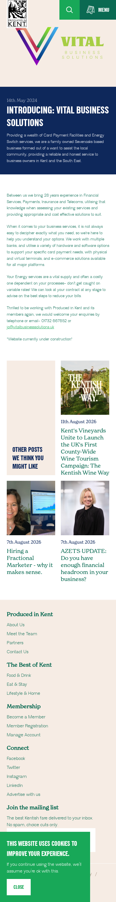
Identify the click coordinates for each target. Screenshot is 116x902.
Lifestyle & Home (23, 693)
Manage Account (24, 735)
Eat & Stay (17, 684)
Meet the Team (22, 634)
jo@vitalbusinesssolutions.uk (30, 327)
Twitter (13, 767)
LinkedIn (15, 785)
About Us (15, 625)
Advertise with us (23, 794)
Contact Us (17, 652)
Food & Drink (19, 675)
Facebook (16, 758)
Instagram (17, 776)
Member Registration (27, 726)
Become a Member (26, 717)
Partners (15, 643)
